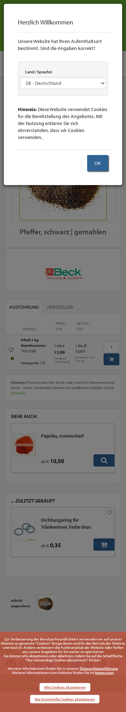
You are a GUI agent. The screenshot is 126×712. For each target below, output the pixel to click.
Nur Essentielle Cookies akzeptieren (65, 699)
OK (97, 163)
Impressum (104, 672)
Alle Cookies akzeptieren (65, 687)
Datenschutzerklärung (99, 668)
